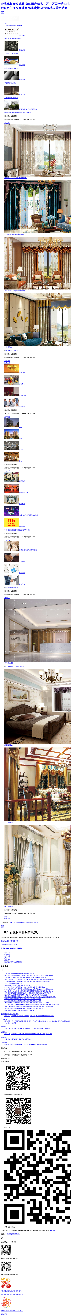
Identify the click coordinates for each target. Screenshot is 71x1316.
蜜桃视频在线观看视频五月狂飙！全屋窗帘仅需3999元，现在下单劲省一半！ (29, 975)
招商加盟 (7, 363)
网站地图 (52, 1230)
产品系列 (7, 123)
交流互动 (7, 540)
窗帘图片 (7, 598)
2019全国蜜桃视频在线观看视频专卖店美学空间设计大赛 (22, 1001)
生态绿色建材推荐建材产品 (9, 941)
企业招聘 (25, 1044)
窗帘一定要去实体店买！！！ (14, 983)
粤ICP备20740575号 (13, 1234)
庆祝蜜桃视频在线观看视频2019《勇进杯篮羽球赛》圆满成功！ (25, 1008)
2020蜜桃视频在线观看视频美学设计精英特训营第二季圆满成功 (25, 987)
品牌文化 (7, 958)
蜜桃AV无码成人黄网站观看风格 (57, 1021)
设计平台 (7, 918)
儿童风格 (14, 1023)
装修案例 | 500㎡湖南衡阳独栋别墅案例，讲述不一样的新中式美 (25, 977)
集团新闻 (7, 1034)
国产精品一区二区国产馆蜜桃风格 (15, 1021)
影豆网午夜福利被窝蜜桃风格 (36, 1021)
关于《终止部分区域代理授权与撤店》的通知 (19, 973)
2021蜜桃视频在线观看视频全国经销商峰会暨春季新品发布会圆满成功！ (28, 981)
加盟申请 (28, 1039)
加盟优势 (7, 1039)
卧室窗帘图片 (18, 1028)
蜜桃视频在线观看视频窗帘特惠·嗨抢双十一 (18, 985)
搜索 (5, 917)
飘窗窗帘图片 (27, 1028)
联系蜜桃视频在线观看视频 (13, 1044)
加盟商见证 (20, 1039)
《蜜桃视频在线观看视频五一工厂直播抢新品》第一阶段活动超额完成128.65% (30, 997)
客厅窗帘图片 (36, 1028)
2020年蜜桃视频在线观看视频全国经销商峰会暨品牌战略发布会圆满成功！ (28, 989)
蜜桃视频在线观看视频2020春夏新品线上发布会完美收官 (22, 999)
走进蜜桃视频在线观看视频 (13, 25)
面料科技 (7, 361)
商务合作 (38, 1044)
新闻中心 (7, 471)
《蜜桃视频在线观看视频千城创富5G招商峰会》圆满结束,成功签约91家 (27, 993)
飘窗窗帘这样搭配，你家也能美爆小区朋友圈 (19, 1010)
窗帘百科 (23, 1034)
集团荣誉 (35, 922)
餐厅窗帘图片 (45, 1028)
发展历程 (7, 960)
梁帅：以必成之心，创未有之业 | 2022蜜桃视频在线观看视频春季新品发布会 (29, 979)
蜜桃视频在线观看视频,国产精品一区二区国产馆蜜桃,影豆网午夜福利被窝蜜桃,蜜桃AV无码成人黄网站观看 (35, 8)
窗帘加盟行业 (15, 1034)
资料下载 (32, 1044)
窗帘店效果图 (8, 1028)
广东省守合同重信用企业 (9, 944)
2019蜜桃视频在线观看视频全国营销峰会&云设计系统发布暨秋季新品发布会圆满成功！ (33, 1004)
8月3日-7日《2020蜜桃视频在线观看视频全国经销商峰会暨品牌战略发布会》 (29, 991)
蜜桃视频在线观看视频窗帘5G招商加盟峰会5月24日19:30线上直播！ (26, 995)
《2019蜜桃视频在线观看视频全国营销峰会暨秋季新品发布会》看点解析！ (28, 1006)
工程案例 (7, 417)
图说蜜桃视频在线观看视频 (13, 962)
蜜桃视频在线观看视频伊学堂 (35, 1034)
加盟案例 (14, 1039)
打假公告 (49, 1034)
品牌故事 (7, 954)
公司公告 (44, 1044)
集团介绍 (7, 952)
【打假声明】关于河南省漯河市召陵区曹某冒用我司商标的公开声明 (26, 1003)
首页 (5, 23)
